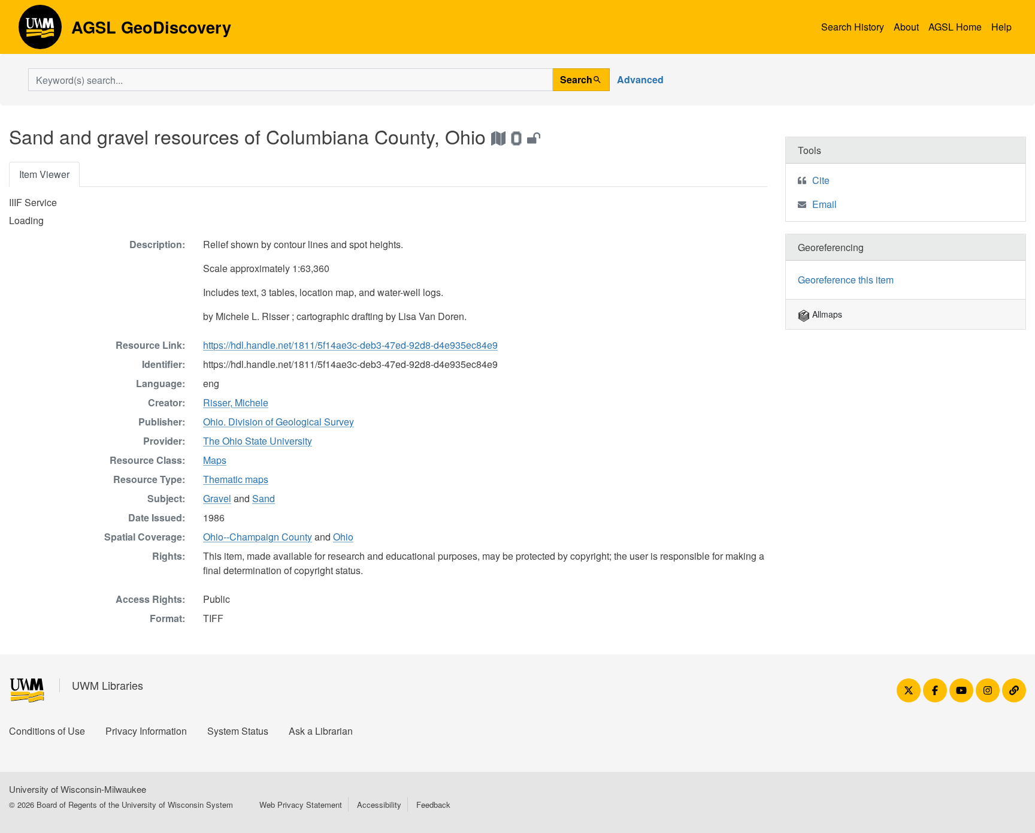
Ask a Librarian (321, 731)
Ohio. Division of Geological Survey (278, 421)
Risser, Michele (235, 402)
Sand (263, 498)
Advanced (640, 79)
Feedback (433, 804)
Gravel (217, 498)
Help (1001, 27)
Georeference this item (846, 279)
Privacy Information (146, 731)
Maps (214, 460)
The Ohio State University (257, 441)
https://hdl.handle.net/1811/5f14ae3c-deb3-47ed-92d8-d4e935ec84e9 (350, 345)
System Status (237, 731)
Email (824, 204)
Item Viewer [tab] (44, 174)
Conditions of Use (47, 731)
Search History (852, 27)
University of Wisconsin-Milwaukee (77, 789)
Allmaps (826, 314)
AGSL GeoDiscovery (40, 31)
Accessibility (379, 804)
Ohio (343, 537)
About (906, 27)
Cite (821, 180)
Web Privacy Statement (300, 804)
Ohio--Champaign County (257, 537)
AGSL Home (955, 27)
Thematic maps (235, 479)
